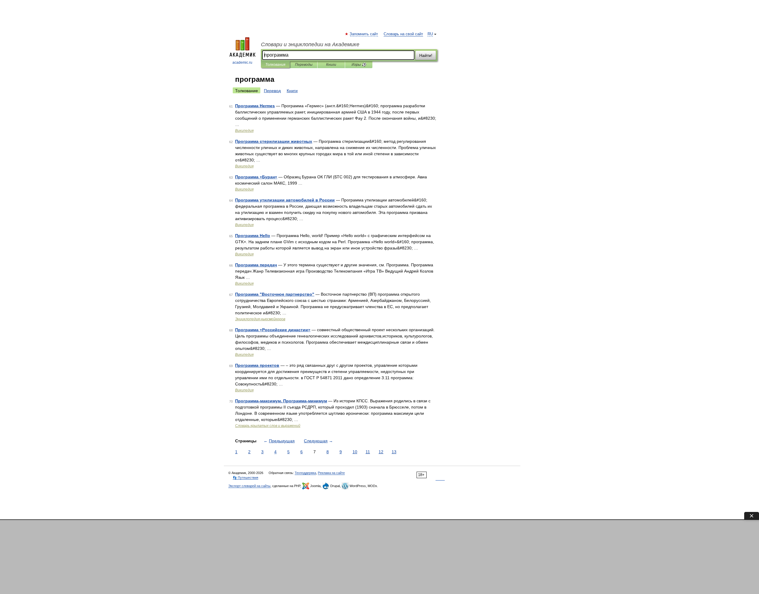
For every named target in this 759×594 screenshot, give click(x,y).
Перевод (272, 90)
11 (368, 451)
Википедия (244, 131)
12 (381, 451)
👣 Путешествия (245, 477)
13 (394, 451)
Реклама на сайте (331, 473)
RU (430, 34)
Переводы (303, 65)
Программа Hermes (255, 105)
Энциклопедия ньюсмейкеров (260, 319)
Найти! (425, 55)
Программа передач (256, 264)
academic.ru (242, 62)
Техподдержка (305, 473)
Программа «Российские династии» (272, 329)
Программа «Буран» (256, 176)
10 (355, 451)
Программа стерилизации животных (273, 141)
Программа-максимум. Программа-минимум (281, 400)
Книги (331, 65)
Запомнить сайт (364, 34)
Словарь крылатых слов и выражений (267, 426)
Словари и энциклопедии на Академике (310, 44)
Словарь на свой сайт (403, 34)
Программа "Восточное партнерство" (274, 294)
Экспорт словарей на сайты (249, 486)
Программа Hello (252, 235)
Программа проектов (257, 365)
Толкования (275, 65)
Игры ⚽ (359, 65)
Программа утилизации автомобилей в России (285, 200)
